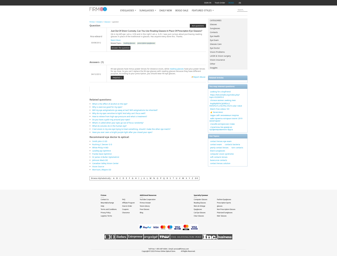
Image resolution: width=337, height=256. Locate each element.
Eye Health (215, 36)
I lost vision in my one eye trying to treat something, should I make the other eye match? (131, 129)
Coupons (125, 209)
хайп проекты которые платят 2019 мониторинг (225, 119)
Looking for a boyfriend (220, 91)
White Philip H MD (100, 147)
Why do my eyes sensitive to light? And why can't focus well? (118, 113)
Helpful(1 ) (117, 77)
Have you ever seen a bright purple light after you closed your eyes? (122, 132)
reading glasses (129, 43)
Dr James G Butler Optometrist (105, 157)
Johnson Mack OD (100, 160)
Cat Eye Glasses (199, 212)
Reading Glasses (200, 203)
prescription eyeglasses (146, 43)
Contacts (214, 32)
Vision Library (145, 206)
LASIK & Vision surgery (220, 56)
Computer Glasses (200, 199)
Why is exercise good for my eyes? (107, 107)
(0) (240, 2)
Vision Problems (217, 52)
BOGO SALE (181, 10)
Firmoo (92, 22)
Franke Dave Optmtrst (102, 154)
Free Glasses (144, 209)
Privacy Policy (106, 212)
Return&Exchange (107, 203)
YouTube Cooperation (147, 199)
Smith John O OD (99, 141)
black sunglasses (217, 150)
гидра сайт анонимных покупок (224, 115)
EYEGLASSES (127, 10)
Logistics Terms (106, 216)
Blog (141, 212)
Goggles (213, 67)
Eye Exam (214, 40)
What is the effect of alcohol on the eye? (109, 104)
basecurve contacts (218, 160)
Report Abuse (116, 40)
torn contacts (237, 147)
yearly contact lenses (219, 147)
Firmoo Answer (145, 203)
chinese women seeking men (223, 100)
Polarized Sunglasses (224, 212)
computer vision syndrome (222, 154)
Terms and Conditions (109, 209)
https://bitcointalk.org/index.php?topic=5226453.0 (224, 96)
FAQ (123, 199)
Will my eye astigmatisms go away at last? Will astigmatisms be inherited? (125, 110)
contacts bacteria (232, 144)
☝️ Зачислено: (216, 112)
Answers (99, 22)
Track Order (220, 2)
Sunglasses (215, 28)
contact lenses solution (220, 163)
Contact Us (105, 199)
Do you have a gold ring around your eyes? (111, 119)
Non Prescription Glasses (226, 209)
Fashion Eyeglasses (224, 199)
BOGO (231, 2)
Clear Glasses (199, 216)
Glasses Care (215, 44)
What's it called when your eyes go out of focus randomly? (117, 122)
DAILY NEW (165, 10)
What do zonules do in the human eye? (109, 126)
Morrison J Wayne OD (101, 169)
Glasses (213, 24)
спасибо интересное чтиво (222, 124)
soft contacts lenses (218, 157)
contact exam (216, 144)
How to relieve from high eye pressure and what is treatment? (119, 116)
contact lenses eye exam (221, 141)
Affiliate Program (128, 203)
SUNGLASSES (147, 10)
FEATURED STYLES (202, 10)
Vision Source (98, 166)
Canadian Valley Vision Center (105, 163)
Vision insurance (217, 59)
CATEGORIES (215, 20)
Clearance (126, 212)
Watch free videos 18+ (220, 109)
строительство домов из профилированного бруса (221, 128)
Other (212, 63)
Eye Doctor (215, 48)
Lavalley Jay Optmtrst (101, 150)
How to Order (127, 206)
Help (102, 206)
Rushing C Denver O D (102, 144)
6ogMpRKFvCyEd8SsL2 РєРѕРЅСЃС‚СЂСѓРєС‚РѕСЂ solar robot (225, 104)
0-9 (196, 178)
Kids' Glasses (222, 216)
